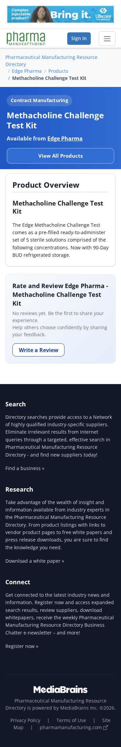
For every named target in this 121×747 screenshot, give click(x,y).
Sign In (79, 38)
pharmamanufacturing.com (71, 727)
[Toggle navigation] (107, 38)
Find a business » (24, 468)
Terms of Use (71, 720)
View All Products (60, 155)
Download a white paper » (34, 561)
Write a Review (38, 350)
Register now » (21, 646)
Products (58, 71)
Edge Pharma (27, 71)
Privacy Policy (25, 720)
